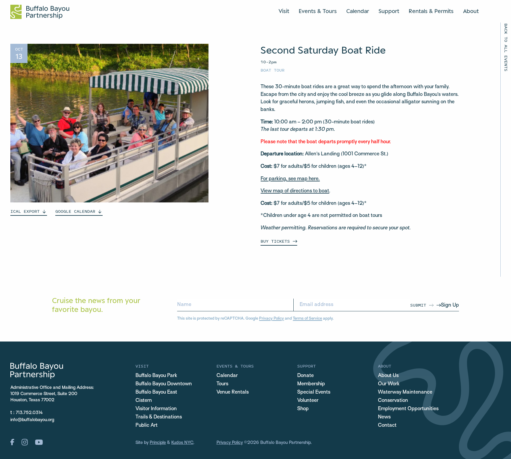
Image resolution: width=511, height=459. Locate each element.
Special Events (313, 392)
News (384, 417)
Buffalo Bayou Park (156, 375)
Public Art (146, 425)
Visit (284, 11)
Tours (222, 384)
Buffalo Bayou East (156, 392)
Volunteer (307, 400)
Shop (303, 409)
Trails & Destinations (158, 417)
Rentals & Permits (431, 11)
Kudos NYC (182, 443)
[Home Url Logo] (39, 12)
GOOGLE (75, 211)
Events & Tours (318, 11)
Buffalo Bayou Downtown (163, 384)
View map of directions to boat (295, 191)
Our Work (389, 384)
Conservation (393, 400)
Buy (275, 241)
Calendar (357, 11)
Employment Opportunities (408, 409)
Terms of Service (307, 319)
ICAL (25, 211)
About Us (388, 375)
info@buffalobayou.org (32, 420)
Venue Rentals (232, 392)
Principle (158, 443)
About (471, 11)
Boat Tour (272, 70)
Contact (387, 425)
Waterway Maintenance (405, 392)
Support (389, 11)
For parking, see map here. (290, 179)
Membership (311, 384)
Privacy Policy (271, 319)
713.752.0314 (29, 413)
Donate (305, 375)
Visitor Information (156, 409)
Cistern (143, 400)
